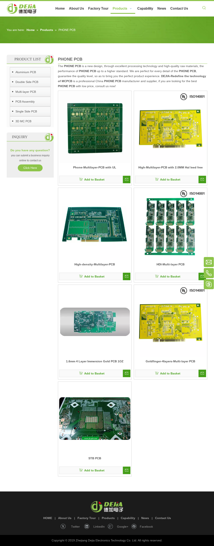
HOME (47, 518)
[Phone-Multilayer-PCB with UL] (94, 127)
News (145, 518)
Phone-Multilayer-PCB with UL (94, 167)
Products (108, 518)
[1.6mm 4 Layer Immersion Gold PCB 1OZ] (94, 321)
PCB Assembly (25, 101)
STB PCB (94, 458)
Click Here (30, 167)
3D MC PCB (23, 121)
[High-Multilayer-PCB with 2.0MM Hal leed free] (170, 127)
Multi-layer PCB (25, 91)
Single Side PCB (26, 111)
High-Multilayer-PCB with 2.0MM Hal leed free (170, 167)
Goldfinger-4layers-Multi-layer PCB (170, 361)
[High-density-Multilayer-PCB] (94, 224)
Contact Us (163, 518)
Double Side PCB (26, 82)
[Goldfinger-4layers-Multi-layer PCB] (170, 321)
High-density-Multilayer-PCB (94, 264)
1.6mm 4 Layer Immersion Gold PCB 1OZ (95, 361)
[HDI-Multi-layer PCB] (170, 224)
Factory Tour (87, 518)
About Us (64, 518)
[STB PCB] (94, 418)
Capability (128, 518)
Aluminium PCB (25, 72)
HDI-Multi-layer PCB (171, 264)
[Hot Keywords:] (204, 8)
